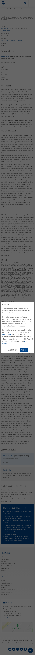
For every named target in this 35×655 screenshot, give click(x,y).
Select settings (12, 350)
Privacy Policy (7, 334)
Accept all (24, 350)
